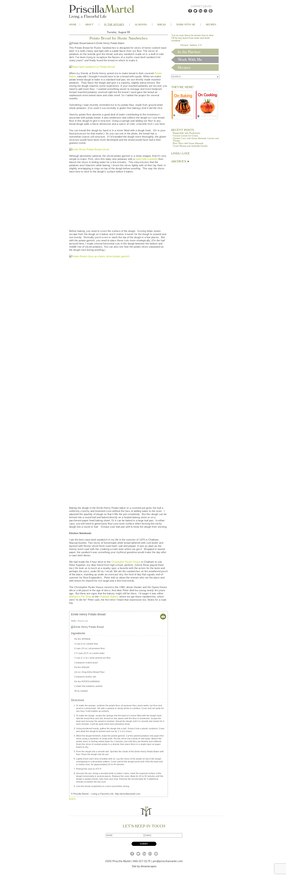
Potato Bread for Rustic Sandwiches (118, 38)
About (89, 24)
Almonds (141, 24)
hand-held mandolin (146, 159)
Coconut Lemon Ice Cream (185, 135)
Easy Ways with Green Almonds (188, 143)
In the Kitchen (114, 24)
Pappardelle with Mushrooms (186, 133)
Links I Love (180, 153)
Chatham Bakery (109, 795)
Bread (161, 24)
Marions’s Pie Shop (80, 795)
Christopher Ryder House (125, 760)
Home (72, 24)
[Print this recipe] (163, 817)
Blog (208, 6)
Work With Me (185, 24)
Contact (197, 6)
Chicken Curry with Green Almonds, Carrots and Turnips (196, 139)
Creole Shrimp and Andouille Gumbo (190, 146)
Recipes (211, 24)
